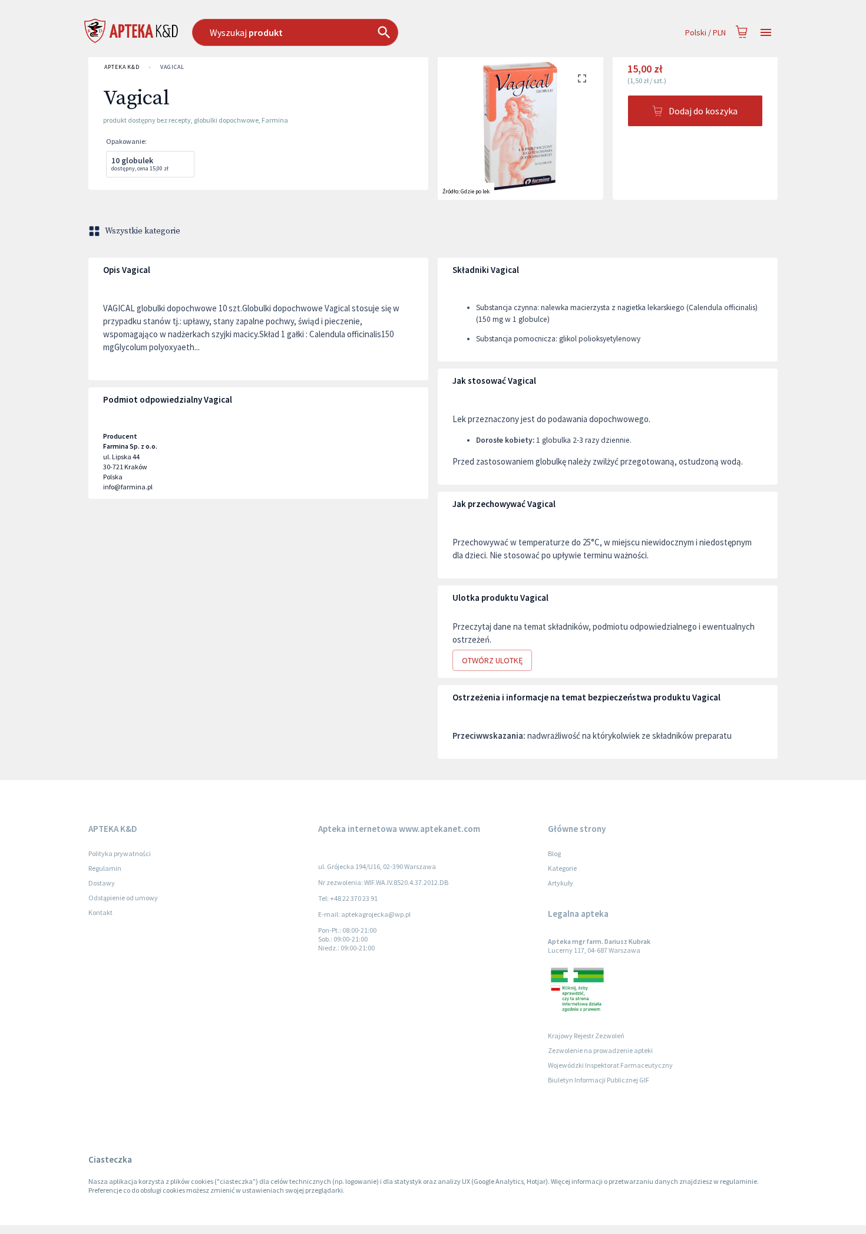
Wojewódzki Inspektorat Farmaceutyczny (610, 1065)
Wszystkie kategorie (142, 231)
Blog (554, 853)
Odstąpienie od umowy (123, 897)
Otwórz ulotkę (492, 660)
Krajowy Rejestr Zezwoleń (586, 1035)
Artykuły (560, 882)
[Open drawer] (766, 32)
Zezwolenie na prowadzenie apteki (600, 1050)
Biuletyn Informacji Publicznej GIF (598, 1079)
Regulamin (104, 868)
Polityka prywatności (119, 853)
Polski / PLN (705, 32)
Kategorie (562, 868)
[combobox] (355, 32)
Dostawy (101, 882)
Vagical (172, 67)
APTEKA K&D (122, 67)
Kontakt (100, 912)
